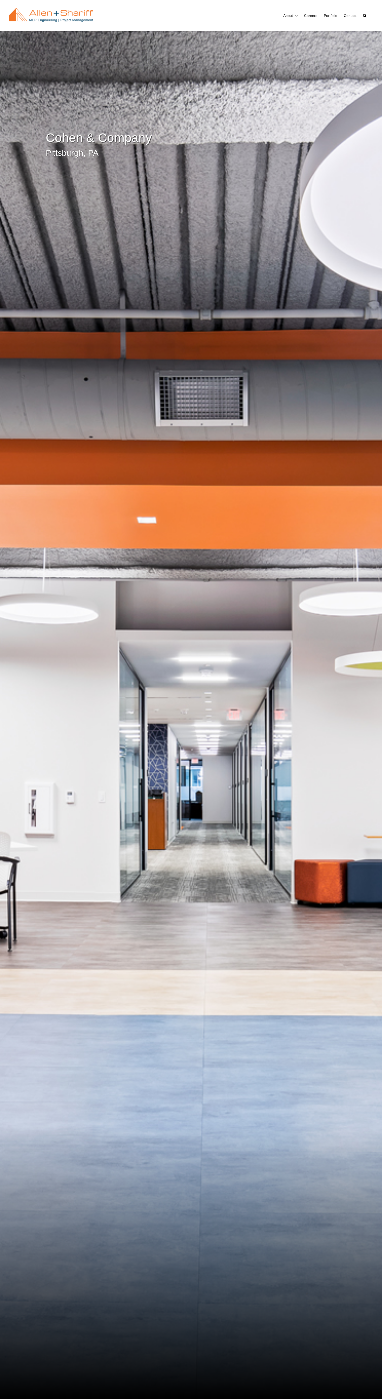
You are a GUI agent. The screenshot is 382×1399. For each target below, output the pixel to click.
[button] (364, 15)
